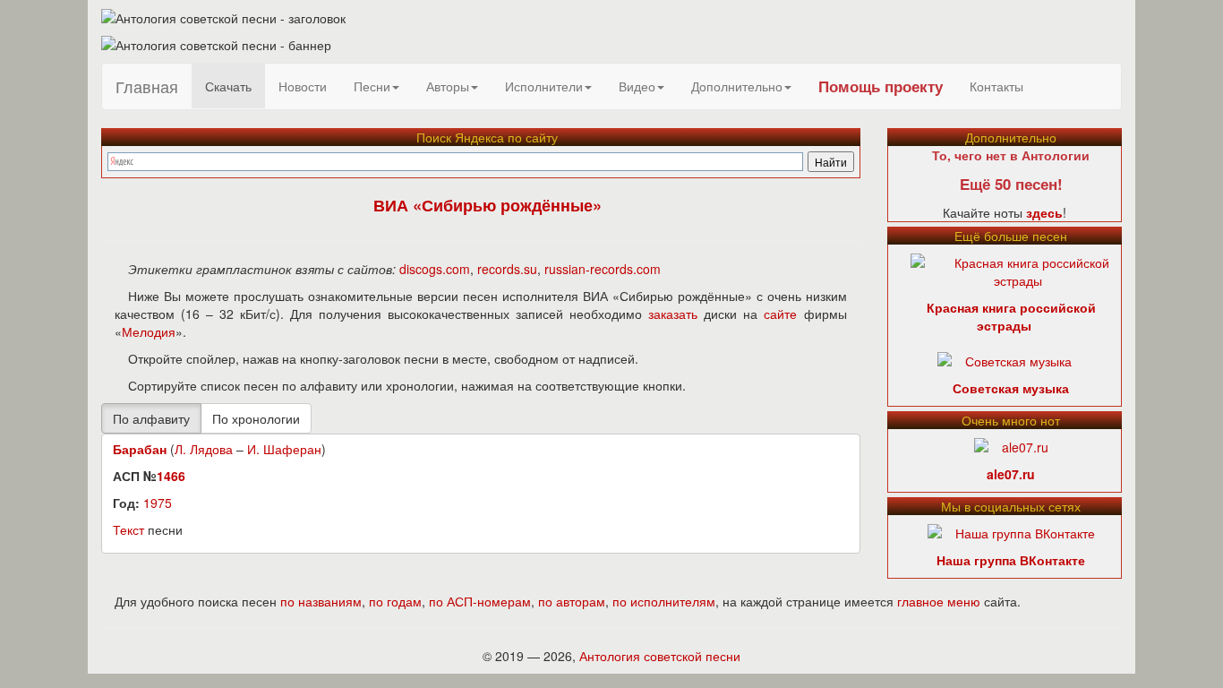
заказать (672, 313)
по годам (395, 601)
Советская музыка (1011, 388)
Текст (128, 529)
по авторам (571, 601)
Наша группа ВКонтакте (1010, 560)
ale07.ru (1011, 474)
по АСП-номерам (480, 601)
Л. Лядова (204, 449)
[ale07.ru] (1011, 445)
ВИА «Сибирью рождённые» (487, 205)
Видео (637, 86)
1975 (157, 503)
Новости (302, 86)
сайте (780, 313)
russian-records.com (602, 269)
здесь (1044, 212)
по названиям (321, 601)
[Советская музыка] (1004, 359)
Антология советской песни (659, 656)
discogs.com (434, 269)
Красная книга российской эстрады (1011, 316)
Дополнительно (737, 86)
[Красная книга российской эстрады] (1018, 270)
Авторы (447, 86)
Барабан (140, 449)
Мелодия (148, 331)
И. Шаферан (284, 449)
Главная (146, 86)
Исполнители (544, 86)
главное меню (938, 601)
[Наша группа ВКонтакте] (1011, 531)
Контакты (996, 86)
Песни (372, 86)
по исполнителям (663, 601)
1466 (171, 476)
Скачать (228, 86)
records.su (507, 269)
